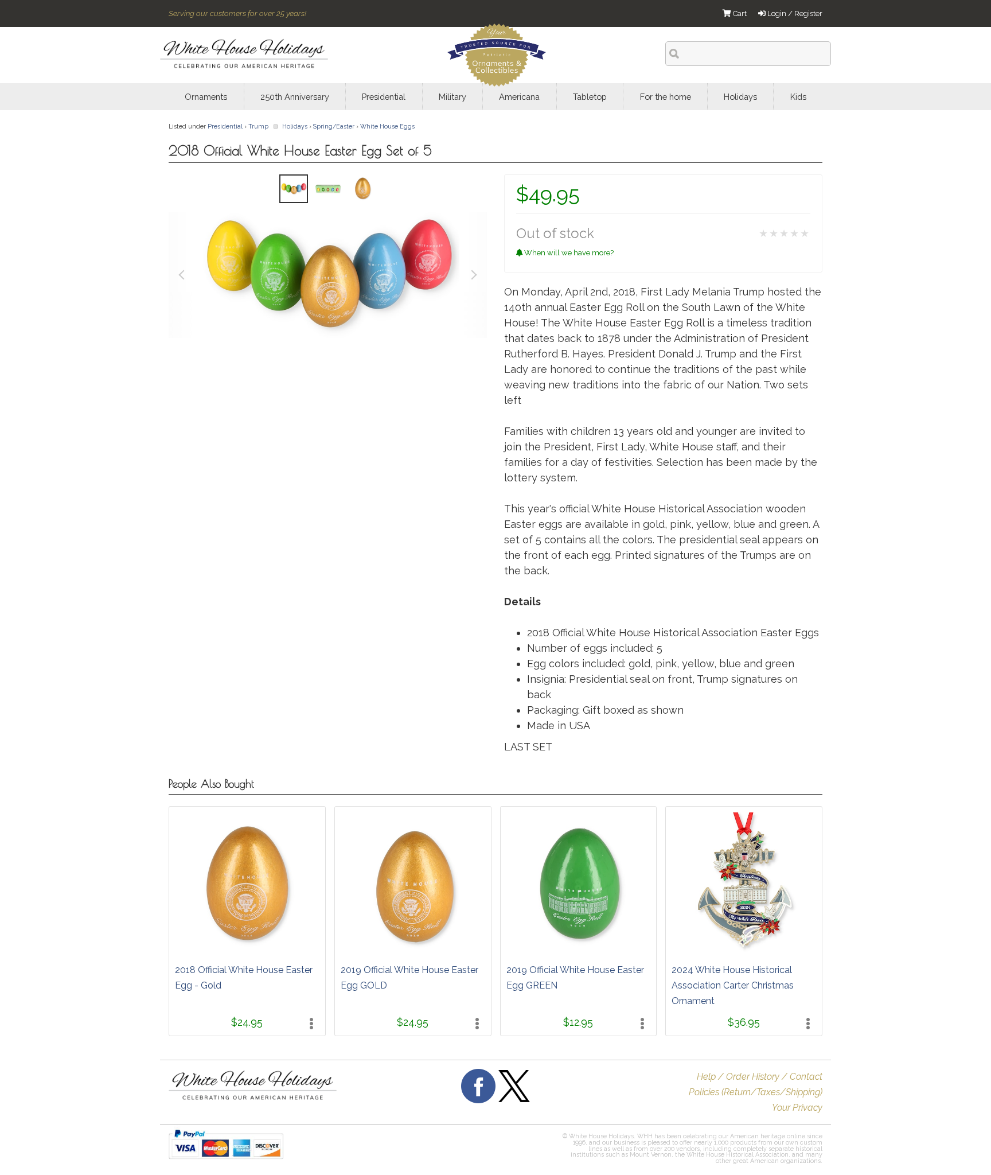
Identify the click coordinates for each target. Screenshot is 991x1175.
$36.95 (744, 1022)
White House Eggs (387, 126)
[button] (477, 1149)
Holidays (294, 126)
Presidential (225, 126)
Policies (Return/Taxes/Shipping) (755, 1092)
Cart (739, 13)
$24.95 (247, 1022)
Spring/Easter (333, 126)
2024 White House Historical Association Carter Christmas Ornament (733, 985)
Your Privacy (797, 1107)
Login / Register (794, 13)
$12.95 (578, 1022)
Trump (258, 126)
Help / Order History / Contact (759, 1076)
